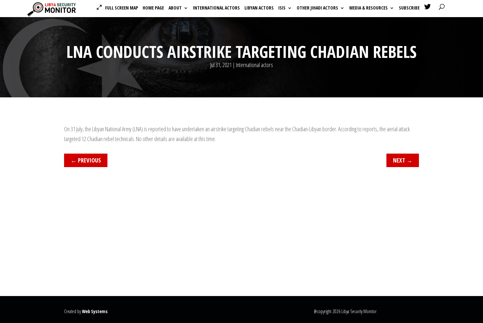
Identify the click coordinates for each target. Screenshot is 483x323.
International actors (216, 8)
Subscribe (409, 8)
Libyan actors (259, 8)
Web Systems (94, 311)
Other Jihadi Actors (317, 8)
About (175, 8)
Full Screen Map (121, 8)
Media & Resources (368, 8)
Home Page (153, 8)
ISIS (282, 8)
